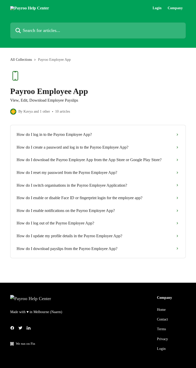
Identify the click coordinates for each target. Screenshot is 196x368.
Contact (162, 319)
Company (175, 8)
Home (161, 310)
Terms (161, 329)
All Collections (21, 60)
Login (157, 8)
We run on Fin (25, 344)
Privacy (162, 339)
